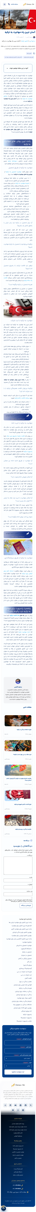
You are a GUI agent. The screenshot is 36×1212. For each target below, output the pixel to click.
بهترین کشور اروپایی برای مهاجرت (22, 936)
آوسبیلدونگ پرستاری (25, 968)
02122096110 (14, 4)
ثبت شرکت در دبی (26, 975)
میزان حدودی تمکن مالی (23, 1055)
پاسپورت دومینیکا (26, 1018)
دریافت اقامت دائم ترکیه (22, 398)
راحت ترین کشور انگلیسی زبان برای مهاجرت (19, 939)
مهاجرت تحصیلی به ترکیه (13, 172)
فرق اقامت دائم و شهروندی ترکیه (22, 804)
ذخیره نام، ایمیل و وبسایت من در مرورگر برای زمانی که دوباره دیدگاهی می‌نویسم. (19, 900)
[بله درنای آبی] (13, 1110)
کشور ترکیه (24, 41)
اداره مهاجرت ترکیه (24, 632)
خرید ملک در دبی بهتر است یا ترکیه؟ (22, 755)
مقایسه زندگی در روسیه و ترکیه (23, 829)
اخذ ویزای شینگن (26, 1011)
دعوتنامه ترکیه (12, 161)
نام (30, 877)
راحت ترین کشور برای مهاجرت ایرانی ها (20, 922)
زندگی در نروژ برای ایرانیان (24, 995)
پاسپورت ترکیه (28, 451)
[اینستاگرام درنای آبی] (18, 1110)
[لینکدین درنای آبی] (10, 1105)
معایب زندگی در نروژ (25, 982)
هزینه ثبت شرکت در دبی (24, 972)
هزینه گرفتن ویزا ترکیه (18, 419)
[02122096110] (9, 4)
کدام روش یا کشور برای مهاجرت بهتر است (13, 57)
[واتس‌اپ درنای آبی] (5, 1105)
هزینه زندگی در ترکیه (25, 988)
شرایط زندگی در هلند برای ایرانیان (22, 1001)
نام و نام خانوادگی (24, 1039)
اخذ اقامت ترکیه (14, 615)
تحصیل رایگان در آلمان (25, 959)
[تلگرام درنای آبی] (23, 1110)
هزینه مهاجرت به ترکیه (22, 183)
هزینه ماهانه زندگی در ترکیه (24, 730)
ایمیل (30, 884)
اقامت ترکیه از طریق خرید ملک (15, 436)
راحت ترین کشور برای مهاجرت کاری (21, 929)
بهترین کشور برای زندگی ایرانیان (22, 932)
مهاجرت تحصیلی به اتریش (24, 945)
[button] (7, 68)
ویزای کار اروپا (27, 965)
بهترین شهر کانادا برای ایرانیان (23, 1008)
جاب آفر (29, 962)
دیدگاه (29, 855)
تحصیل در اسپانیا (26, 955)
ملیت (28, 1062)
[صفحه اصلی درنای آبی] (18, 1085)
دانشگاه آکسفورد (26, 949)
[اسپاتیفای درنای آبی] (21, 1105)
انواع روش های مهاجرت (28, 57)
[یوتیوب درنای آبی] (15, 1105)
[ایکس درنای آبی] (31, 1105)
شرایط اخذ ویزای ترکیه (18, 537)
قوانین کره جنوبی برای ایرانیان (23, 985)
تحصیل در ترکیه (27, 952)
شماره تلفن (26, 1047)
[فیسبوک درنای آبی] (26, 1105)
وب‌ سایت (29, 891)
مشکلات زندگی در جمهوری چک (22, 1005)
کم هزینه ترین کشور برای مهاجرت (22, 926)
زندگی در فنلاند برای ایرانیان (23, 991)
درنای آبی (32, 41)
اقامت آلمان (28, 978)
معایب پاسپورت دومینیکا (24, 1021)
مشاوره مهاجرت (27, 942)
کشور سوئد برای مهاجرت (24, 998)
